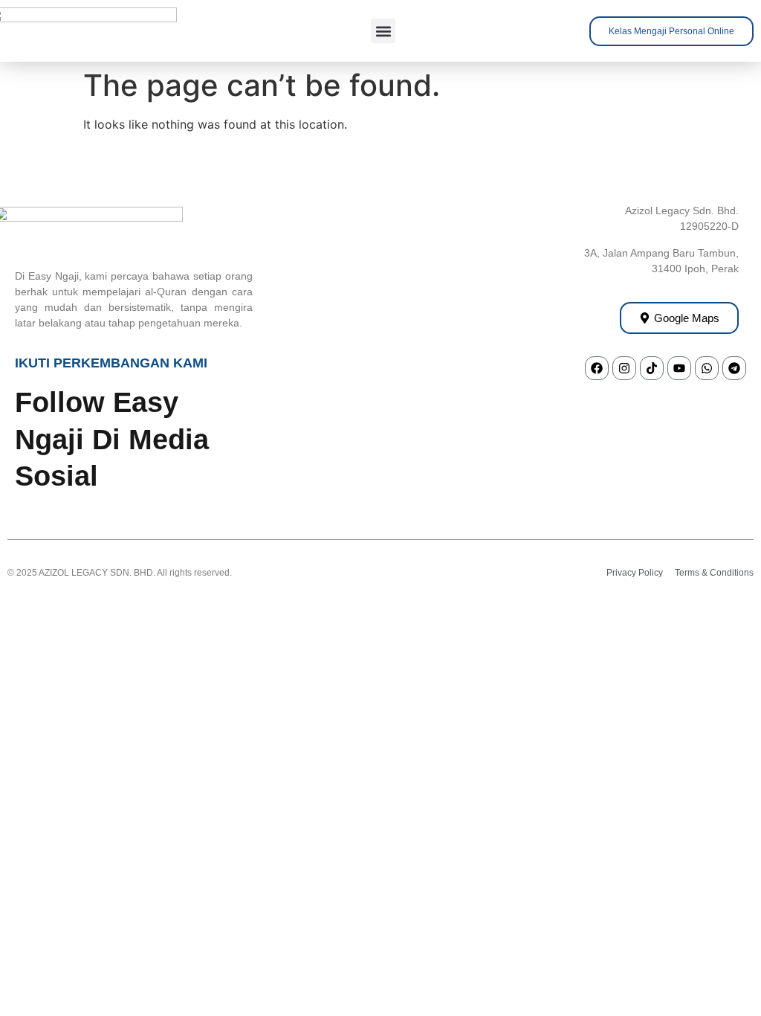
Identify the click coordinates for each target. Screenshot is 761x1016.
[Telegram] (734, 368)
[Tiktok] (652, 368)
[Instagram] (624, 368)
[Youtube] (679, 368)
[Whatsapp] (707, 368)
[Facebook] (597, 368)
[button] (383, 31)
